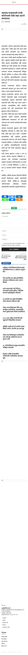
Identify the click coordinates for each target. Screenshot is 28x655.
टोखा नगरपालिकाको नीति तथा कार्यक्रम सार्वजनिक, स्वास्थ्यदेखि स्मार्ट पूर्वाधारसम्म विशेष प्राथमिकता (14, 309)
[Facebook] (5, 196)
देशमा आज (4, 10)
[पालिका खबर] (3, 22)
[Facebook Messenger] (12, 199)
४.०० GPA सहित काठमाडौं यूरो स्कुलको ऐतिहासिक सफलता (12, 319)
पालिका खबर (7, 22)
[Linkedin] (19, 196)
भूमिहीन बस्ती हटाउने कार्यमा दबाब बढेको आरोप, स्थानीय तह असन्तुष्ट (13, 327)
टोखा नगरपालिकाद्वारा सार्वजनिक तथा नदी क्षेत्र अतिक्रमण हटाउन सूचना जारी (13, 337)
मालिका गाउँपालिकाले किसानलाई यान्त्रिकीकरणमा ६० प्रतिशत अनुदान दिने (14, 269)
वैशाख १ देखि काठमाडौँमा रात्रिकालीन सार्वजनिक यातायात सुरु (13, 356)
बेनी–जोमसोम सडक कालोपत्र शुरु (6, 257)
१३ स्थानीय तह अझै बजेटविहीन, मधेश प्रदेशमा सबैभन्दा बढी (13, 300)
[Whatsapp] (5, 199)
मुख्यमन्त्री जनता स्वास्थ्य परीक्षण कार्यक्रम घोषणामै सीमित (20, 258)
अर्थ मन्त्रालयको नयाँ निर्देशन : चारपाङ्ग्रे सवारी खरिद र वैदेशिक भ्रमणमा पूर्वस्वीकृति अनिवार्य (13, 290)
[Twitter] (12, 196)
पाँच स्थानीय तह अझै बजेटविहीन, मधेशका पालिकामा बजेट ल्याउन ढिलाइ (13, 280)
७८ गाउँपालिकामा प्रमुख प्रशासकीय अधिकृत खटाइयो (14, 346)
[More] (19, 199)
